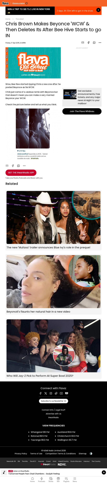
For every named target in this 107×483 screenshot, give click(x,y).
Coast (48, 461)
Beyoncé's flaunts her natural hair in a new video (53, 284)
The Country (96, 461)
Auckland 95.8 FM (66, 432)
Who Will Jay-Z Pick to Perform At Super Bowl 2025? (53, 348)
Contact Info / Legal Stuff (53, 410)
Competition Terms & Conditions (60, 453)
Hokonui (87, 461)
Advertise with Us (53, 413)
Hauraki (41, 461)
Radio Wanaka (76, 461)
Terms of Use (36, 453)
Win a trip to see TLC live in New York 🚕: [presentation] (53, 11)
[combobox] (100, 42)
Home (7, 19)
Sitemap (83, 453)
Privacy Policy (21, 453)
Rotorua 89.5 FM (39, 436)
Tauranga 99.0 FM (40, 439)
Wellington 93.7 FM (66, 439)
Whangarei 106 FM (40, 432)
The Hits (25, 461)
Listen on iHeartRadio (53, 472)
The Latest (20, 19)
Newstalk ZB (11, 461)
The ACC (33, 461)
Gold (54, 461)
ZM (19, 461)
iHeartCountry (63, 461)
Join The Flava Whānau (82, 101)
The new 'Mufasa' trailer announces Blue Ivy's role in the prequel (53, 220)
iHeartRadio (53, 417)
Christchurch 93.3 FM (68, 436)
